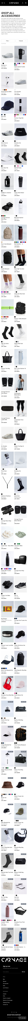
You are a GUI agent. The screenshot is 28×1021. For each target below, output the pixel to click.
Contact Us (5, 1004)
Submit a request (6, 998)
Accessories (5, 983)
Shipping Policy (6, 1002)
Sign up (23, 971)
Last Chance (5, 987)
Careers (4, 994)
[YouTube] (14, 1012)
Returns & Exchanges (7, 1000)
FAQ (4, 996)
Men (4, 979)
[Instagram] (11, 1012)
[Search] (4, 3)
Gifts (4, 985)
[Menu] (2, 3)
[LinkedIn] (16, 1012)
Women (4, 981)
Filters (7, 40)
